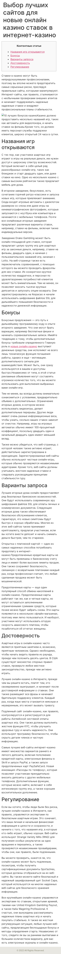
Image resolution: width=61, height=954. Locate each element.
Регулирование (19, 66)
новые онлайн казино (23, 346)
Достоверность (20, 63)
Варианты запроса (21, 59)
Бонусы (15, 55)
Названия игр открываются (27, 51)
